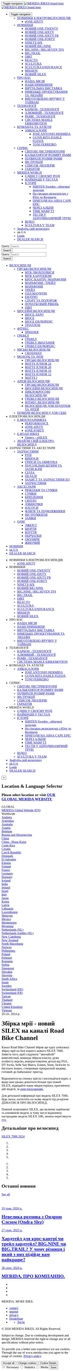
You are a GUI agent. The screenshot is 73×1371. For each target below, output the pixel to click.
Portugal (7, 957)
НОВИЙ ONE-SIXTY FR (42, 35)
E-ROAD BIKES (28, 434)
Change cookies (27, 1363)
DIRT (28, 56)
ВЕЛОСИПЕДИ (20, 265)
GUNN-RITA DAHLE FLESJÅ (45, 676)
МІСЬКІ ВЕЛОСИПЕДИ (33, 349)
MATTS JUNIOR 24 (38, 363)
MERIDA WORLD (29, 172)
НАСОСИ (31, 507)
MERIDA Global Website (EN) (21, 810)
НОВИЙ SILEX (35, 74)
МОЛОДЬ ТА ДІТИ (30, 356)
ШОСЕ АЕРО (34, 314)
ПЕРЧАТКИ (33, 535)
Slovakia (7, 971)
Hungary (7, 877)
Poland (6, 954)
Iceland (6, 880)
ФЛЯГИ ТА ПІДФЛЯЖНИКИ (45, 511)
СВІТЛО (30, 500)
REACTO (31, 60)
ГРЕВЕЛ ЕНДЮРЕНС (40, 346)
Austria (6, 827)
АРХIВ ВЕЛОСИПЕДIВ (33, 381)
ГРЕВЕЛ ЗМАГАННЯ (40, 342)
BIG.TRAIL (32, 53)
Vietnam (7, 1010)
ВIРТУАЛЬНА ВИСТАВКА (43, 88)
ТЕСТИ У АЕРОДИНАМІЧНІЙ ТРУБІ (52, 216)
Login (21, 235)
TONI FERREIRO (44, 144)
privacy (13, 1315)
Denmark (7, 856)
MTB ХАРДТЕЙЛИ (38, 276)
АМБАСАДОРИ (36, 130)
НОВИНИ (16, 546)
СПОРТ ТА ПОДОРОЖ (41, 300)
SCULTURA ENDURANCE (43, 67)
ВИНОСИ (32, 458)
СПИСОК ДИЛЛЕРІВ (40, 165)
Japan (5, 898)
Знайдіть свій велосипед (33, 228)
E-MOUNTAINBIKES (31, 420)
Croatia (6, 849)
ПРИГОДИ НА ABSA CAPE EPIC (48, 735)
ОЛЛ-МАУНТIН (36, 293)
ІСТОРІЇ (30, 183)
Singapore (8, 968)
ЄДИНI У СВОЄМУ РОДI (42, 176)
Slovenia (7, 975)
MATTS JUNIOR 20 (38, 367)
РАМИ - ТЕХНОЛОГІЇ (40, 116)
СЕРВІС (22, 148)
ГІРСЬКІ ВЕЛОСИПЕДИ (34, 269)
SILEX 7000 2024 (13, 1136)
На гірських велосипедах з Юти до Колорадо (50, 195)
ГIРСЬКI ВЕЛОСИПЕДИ (42, 360)
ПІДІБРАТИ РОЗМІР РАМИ (43, 158)
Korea (5, 901)
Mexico (6, 919)
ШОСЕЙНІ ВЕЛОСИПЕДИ (36, 311)
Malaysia (7, 915)
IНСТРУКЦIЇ (34, 162)
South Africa (9, 978)
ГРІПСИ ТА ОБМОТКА (41, 462)
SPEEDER (32, 332)
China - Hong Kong (14, 842)
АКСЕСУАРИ (26, 486)
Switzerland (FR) (12, 993)
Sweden (6, 985)
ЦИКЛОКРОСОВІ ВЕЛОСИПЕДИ (37, 393)
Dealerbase (16, 1318)
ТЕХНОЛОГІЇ (26, 105)
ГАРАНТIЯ (32, 169)
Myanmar (7, 926)
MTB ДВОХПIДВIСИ (39, 272)
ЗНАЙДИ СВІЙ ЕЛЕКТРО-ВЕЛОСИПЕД (36, 442)
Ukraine (6, 1003)
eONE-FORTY (34, 430)
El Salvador (9, 859)
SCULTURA (33, 63)
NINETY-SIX (33, 42)
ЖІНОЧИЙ (32, 542)
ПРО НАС (24, 77)
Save (53, 1367)
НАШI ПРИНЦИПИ (39, 84)
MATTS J (31, 377)
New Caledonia (11, 936)
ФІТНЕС (23, 328)
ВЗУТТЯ (31, 532)
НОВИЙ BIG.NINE (38, 46)
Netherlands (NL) (12, 929)
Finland (6, 866)
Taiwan (6, 996)
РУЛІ (28, 455)
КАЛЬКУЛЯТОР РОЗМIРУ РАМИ (48, 155)
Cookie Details (48, 1363)
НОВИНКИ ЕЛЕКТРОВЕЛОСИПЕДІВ (44, 18)
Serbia (5, 964)
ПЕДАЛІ (31, 476)
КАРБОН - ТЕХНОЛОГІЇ (42, 109)
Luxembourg (10, 912)
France (6, 870)
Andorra (7, 817)
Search (7, 250)
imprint (13, 1311)
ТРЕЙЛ (30, 290)
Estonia (6, 863)
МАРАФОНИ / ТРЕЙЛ (40, 283)
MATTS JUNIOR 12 (38, 374)
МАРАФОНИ (34, 286)
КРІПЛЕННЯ (34, 497)
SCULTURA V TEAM (39, 225)
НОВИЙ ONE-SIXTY (39, 32)
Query (5, 246)
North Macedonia (12, 943)
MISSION (31, 70)
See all (6, 1194)
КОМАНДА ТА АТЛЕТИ (34, 127)
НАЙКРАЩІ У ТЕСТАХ (41, 179)
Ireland (6, 887)
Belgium (7, 831)
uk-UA (13, 763)
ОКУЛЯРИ (32, 539)
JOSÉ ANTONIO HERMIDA (52, 134)
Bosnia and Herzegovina (17, 834)
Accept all (8, 1363)
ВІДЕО (29, 221)
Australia (7, 824)
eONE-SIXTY (34, 21)
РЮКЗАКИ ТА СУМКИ (41, 490)
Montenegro (9, 922)
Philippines (8, 950)
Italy (4, 894)
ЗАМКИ (30, 518)
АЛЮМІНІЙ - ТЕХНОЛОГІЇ (44, 113)
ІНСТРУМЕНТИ (36, 514)
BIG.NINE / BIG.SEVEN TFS (44, 49)
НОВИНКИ (25, 25)
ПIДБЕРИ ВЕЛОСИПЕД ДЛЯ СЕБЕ (41, 413)
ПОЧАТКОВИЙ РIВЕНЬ (42, 304)
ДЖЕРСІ (31, 525)
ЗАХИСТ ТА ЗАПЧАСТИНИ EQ (47, 479)
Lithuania (7, 908)
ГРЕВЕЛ (23, 335)
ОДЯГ (21, 521)
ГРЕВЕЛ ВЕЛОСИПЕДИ (42, 398)
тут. (4, 1119)
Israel (5, 891)
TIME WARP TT (43, 211)
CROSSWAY (33, 353)
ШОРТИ (30, 528)
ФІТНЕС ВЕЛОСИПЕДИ (42, 402)
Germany (7, 873)
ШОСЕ (29, 318)
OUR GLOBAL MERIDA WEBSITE (28, 797)
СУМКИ (30, 493)
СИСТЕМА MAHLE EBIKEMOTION (39, 121)
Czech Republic (11, 852)
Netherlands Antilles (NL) (17, 933)
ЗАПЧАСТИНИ (28, 451)
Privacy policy (32, 1356)
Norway (7, 947)
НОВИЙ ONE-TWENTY (41, 28)
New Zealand (10, 940)
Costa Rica (8, 845)
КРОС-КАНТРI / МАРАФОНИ (45, 279)
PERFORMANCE (36, 423)
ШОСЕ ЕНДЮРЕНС (39, 321)
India (5, 884)
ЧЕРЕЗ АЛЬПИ (43, 207)
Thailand (7, 1000)
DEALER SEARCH (30, 239)
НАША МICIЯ (35, 81)
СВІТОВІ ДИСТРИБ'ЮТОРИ (45, 151)
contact (13, 1308)
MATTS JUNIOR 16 (38, 370)
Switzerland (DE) (12, 989)
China (5, 838)
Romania (7, 961)
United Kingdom (12, 1007)
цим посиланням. (31, 1089)
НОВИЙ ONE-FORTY (40, 39)
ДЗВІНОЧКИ (34, 504)
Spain (5, 982)
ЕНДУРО (31, 297)
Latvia (5, 905)
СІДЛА (30, 472)
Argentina (8, 820)
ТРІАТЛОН (32, 325)
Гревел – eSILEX (36, 437)
